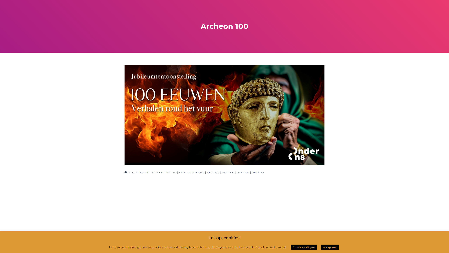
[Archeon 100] (224, 114)
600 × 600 (243, 172)
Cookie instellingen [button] (304, 247)
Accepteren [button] (330, 247)
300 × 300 (213, 172)
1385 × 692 (258, 172)
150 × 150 (144, 172)
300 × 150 (157, 172)
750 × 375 (170, 172)
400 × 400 (228, 172)
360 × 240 (198, 172)
